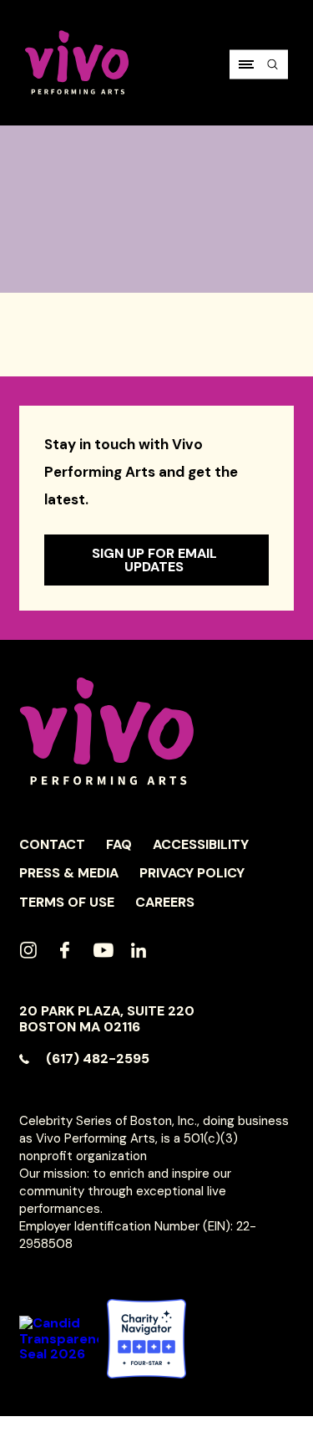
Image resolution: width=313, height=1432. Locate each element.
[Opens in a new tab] (146, 1338)
